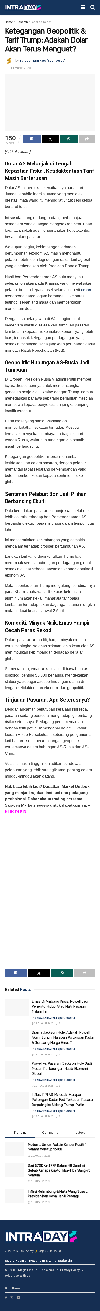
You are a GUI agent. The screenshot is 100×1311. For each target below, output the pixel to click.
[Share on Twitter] (50, 139)
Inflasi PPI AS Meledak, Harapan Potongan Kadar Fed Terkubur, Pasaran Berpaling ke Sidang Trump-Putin (63, 1099)
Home (9, 22)
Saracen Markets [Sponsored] (42, 60)
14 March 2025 (20, 67)
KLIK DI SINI (16, 812)
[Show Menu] (83, 7)
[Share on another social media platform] (87, 139)
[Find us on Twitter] (12, 1297)
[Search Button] (92, 7)
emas (86, 290)
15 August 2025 (43, 1116)
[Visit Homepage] (23, 7)
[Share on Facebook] (32, 139)
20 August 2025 (43, 1085)
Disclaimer (46, 1270)
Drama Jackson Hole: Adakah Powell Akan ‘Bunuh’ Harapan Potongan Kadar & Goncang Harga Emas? (63, 1037)
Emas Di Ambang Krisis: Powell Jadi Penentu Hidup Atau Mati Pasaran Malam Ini (60, 1006)
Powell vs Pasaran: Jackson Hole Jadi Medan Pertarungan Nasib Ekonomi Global (62, 1068)
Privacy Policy (70, 1270)
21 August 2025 (43, 1054)
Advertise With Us (17, 1275)
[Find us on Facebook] (6, 1297)
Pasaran (22, 22)
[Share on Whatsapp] (69, 139)
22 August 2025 (43, 1023)
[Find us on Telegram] (18, 1297)
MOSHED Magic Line (19, 1270)
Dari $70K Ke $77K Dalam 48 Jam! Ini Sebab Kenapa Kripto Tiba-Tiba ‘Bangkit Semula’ (59, 1170)
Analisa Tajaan (42, 22)
